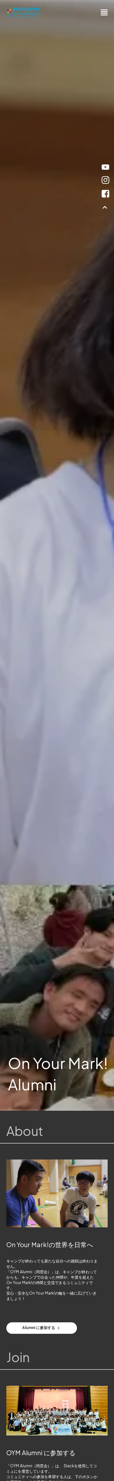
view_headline (104, 12)
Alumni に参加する (38, 1328)
